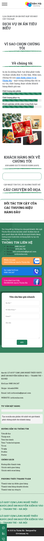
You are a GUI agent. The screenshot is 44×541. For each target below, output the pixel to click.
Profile (4, 452)
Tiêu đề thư (6, 433)
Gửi (22, 342)
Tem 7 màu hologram (10, 443)
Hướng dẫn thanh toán (11, 464)
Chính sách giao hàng (10, 467)
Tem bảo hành (7, 439)
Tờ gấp (4, 449)
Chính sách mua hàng (10, 470)
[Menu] (4, 4)
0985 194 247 (14, 383)
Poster (4, 455)
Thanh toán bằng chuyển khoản (14, 486)
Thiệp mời (5, 436)
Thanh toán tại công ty (11, 489)
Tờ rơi (3, 446)
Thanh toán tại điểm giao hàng (14, 483)
